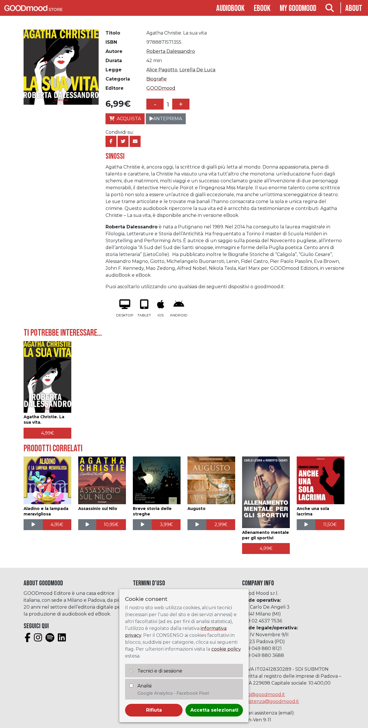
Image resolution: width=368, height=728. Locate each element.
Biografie (156, 79)
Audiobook (230, 8)
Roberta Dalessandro (170, 51)
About (353, 8)
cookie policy (226, 649)
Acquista (129, 118)
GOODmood (160, 88)
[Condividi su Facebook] (111, 141)
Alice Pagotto (161, 69)
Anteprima (167, 118)
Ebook (262, 8)
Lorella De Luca (197, 69)
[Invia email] (135, 141)
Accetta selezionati (214, 710)
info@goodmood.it (263, 694)
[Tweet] (123, 141)
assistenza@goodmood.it (270, 701)
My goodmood (298, 8)
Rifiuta (154, 710)
